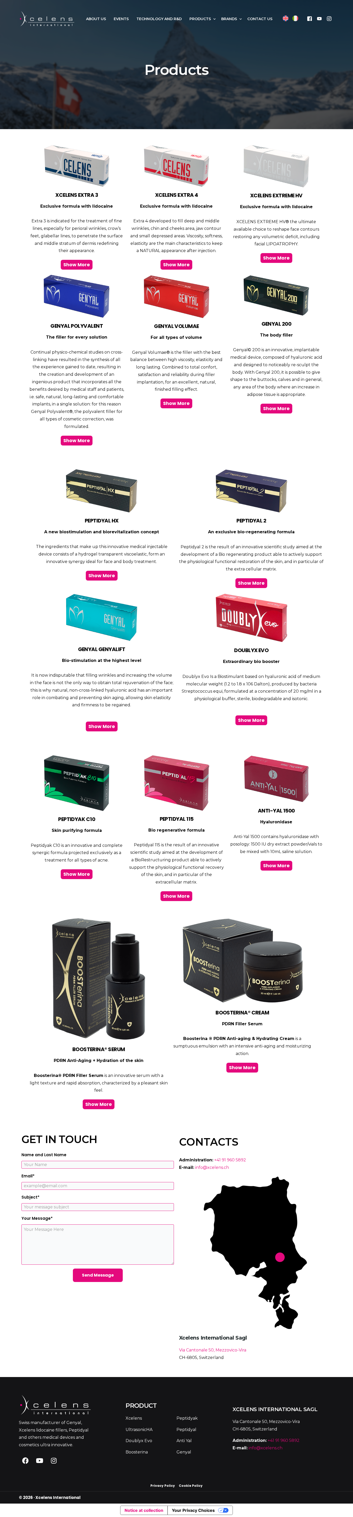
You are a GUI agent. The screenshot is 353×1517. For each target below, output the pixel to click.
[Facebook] (309, 18)
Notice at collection (144, 1510)
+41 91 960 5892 (230, 1160)
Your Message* (37, 1218)
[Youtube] (319, 18)
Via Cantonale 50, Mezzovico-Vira (212, 1350)
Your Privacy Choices (193, 1510)
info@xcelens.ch (212, 1167)
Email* (28, 1176)
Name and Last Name (43, 1155)
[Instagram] (329, 18)
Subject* (30, 1197)
